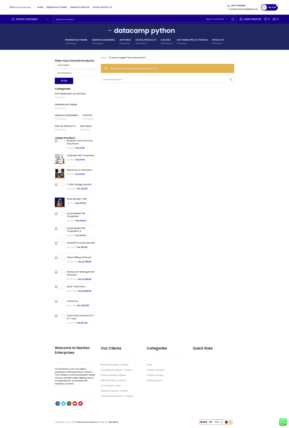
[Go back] (110, 31)
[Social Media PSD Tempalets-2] (60, 232)
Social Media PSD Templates (76, 215)
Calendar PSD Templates (80, 155)
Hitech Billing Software (79, 257)
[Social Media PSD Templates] (60, 217)
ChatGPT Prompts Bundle (81, 242)
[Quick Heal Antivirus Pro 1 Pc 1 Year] (60, 319)
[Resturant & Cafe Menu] (60, 173)
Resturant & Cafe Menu (79, 170)
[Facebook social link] (57, 403)
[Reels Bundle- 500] (60, 202)
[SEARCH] (233, 19)
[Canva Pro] (60, 305)
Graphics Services (155, 375)
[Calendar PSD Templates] (60, 159)
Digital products (154, 380)
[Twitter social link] (63, 403)
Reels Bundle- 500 (77, 199)
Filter (64, 81)
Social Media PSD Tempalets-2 (76, 230)
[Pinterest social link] (80, 403)
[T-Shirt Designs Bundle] (60, 188)
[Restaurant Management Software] (60, 275)
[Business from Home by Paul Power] (60, 144)
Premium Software (155, 370)
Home (104, 57)
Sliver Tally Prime (76, 286)
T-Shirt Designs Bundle (79, 184)
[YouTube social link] (75, 403)
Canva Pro (72, 301)
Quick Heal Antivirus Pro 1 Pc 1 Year (80, 317)
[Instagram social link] (69, 403)
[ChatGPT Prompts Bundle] (60, 246)
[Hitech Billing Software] (60, 261)
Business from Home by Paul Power (80, 142)
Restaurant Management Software (81, 273)
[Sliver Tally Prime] (60, 290)
